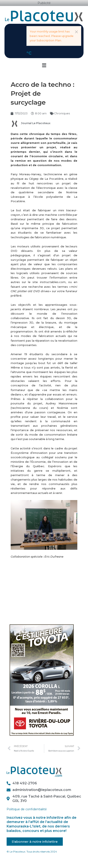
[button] (76, 31)
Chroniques (62, 113)
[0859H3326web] (42, 679)
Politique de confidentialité (27, 809)
